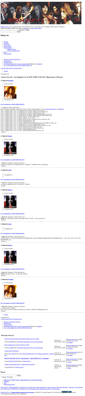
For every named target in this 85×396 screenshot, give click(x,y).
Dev (9, 367)
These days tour (51, 387)
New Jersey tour (31, 387)
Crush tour (71, 387)
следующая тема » (17, 68)
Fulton (69, 368)
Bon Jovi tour (4, 387)
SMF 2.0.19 (7, 380)
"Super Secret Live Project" (11, 351)
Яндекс (4, 377)
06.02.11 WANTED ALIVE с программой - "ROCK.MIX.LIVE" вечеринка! (26, 358)
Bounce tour (7, 389)
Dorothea (10, 80)
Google (11, 377)
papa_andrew (11, 353)
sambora (39, 64)
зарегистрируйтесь (36, 28)
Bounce (10, 136)
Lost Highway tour (23, 389)
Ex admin (10, 341)
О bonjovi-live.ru (19, 367)
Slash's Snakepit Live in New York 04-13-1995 (16, 345)
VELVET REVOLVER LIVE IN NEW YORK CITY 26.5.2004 (21, 339)
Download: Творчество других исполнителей (30, 341)
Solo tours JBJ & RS (62, 387)
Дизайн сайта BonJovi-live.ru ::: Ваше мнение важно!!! (19, 364)
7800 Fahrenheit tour (14, 387)
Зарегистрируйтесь (50, 109)
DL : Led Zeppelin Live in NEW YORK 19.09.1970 (12, 104)
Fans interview (56, 389)
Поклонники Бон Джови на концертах (40, 389)
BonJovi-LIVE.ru (5, 26)
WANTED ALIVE (13, 361)
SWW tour (23, 387)
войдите (25, 28)
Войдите (61, 109)
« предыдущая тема (6, 68)
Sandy (10, 170)
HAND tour (14, 389)
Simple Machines (25, 380)
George (69, 362)
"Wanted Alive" (26, 361)
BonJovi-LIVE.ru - (17, 392)
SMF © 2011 (15, 380)
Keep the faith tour (41, 387)
